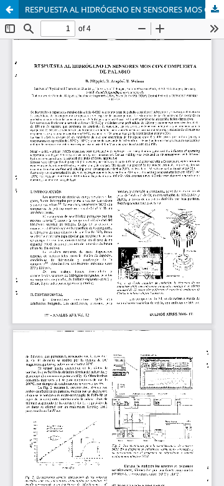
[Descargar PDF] (214, 9)
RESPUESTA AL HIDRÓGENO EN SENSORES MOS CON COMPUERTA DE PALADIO (124, 9)
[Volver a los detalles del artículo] (9, 9)
